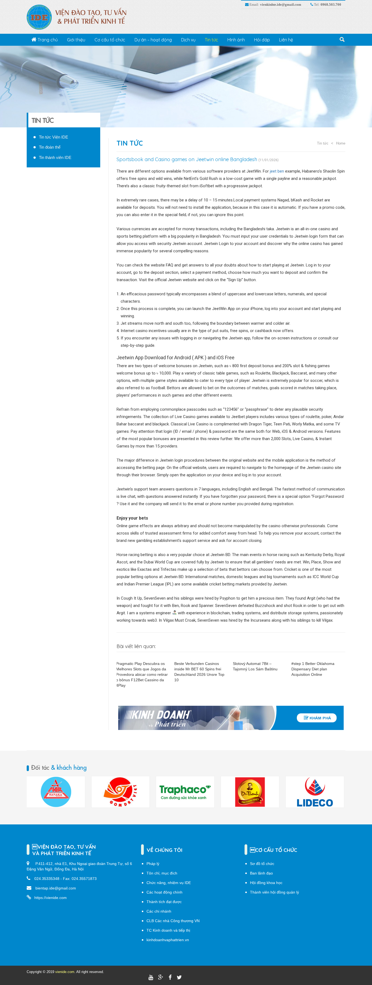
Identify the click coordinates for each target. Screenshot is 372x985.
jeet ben (277, 171)
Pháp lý (153, 863)
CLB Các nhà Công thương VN (173, 921)
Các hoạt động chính (164, 892)
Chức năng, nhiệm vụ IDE (169, 882)
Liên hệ (286, 39)
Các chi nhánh (159, 911)
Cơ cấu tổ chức (109, 39)
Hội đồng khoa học (266, 882)
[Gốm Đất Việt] (121, 792)
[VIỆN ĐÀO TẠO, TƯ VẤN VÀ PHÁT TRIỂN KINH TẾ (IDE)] (79, 17)
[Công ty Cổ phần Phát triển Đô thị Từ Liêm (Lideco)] (315, 792)
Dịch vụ (188, 39)
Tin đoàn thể (49, 147)
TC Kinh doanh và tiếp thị (168, 930)
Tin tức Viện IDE (53, 137)
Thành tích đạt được (164, 902)
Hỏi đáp (262, 39)
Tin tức (211, 39)
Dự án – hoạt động (153, 39)
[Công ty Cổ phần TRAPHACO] (185, 792)
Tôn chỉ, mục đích (162, 873)
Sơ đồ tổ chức (262, 863)
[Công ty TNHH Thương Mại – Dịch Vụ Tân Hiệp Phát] (250, 792)
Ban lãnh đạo (261, 873)
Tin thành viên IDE (55, 157)
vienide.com (64, 972)
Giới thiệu (76, 39)
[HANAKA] (56, 792)
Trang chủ (47, 39)
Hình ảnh (236, 39)
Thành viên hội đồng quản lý (274, 892)
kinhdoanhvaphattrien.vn (168, 940)
